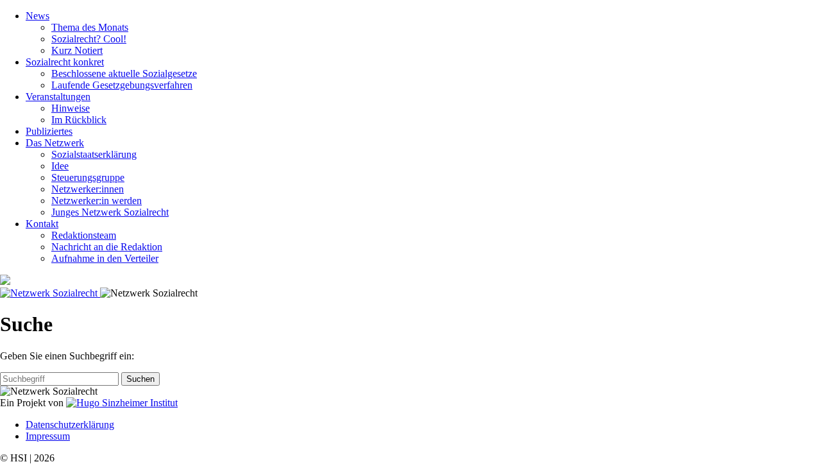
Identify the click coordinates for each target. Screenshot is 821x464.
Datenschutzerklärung (70, 424)
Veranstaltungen (58, 96)
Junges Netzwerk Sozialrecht (110, 212)
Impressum (48, 436)
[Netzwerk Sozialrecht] (50, 293)
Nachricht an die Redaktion (106, 246)
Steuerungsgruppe (87, 177)
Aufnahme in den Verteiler (104, 258)
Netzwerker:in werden (96, 200)
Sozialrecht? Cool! (88, 38)
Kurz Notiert (77, 50)
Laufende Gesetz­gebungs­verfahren (121, 85)
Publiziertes (49, 131)
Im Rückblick (78, 119)
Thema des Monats (89, 27)
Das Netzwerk (55, 142)
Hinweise (70, 108)
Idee (60, 165)
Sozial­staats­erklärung (94, 154)
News (37, 15)
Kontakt (42, 223)
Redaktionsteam (83, 235)
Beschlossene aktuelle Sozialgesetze (124, 73)
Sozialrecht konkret (65, 61)
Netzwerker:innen (87, 189)
